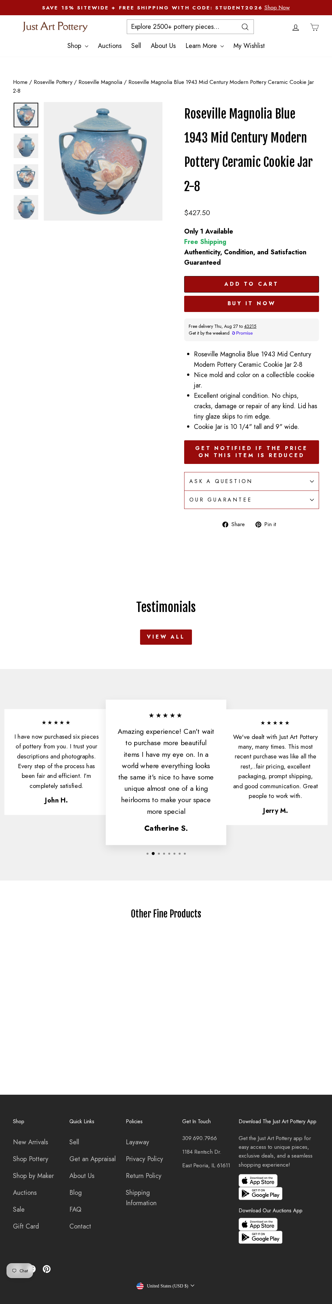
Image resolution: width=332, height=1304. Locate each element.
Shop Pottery (30, 1159)
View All (166, 636)
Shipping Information (141, 1198)
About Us (163, 46)
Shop (75, 46)
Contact (80, 1226)
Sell (136, 46)
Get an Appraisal (92, 1159)
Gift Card (26, 1226)
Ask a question (221, 481)
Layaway (137, 1142)
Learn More (202, 46)
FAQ (75, 1209)
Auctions (110, 46)
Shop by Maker (33, 1176)
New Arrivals (30, 1142)
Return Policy (143, 1176)
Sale (19, 1209)
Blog (75, 1192)
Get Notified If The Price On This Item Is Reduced (251, 451)
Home (20, 82)
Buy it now (252, 303)
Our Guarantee (220, 499)
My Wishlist (249, 46)
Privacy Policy (144, 1159)
